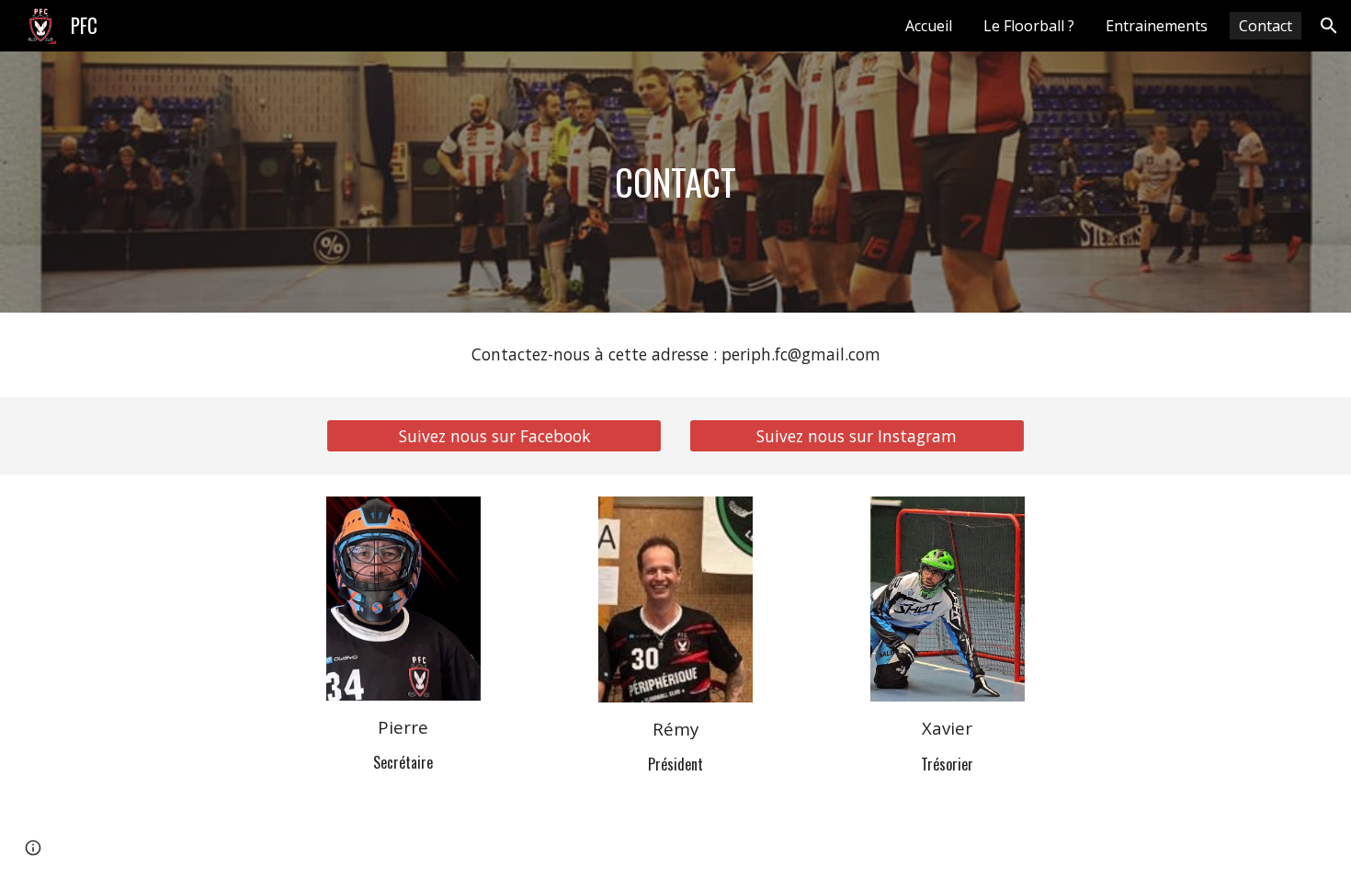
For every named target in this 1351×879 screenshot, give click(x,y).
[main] (675, 182)
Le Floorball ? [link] (1028, 26)
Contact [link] (1265, 26)
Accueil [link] (928, 26)
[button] (1329, 26)
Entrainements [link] (1157, 26)
